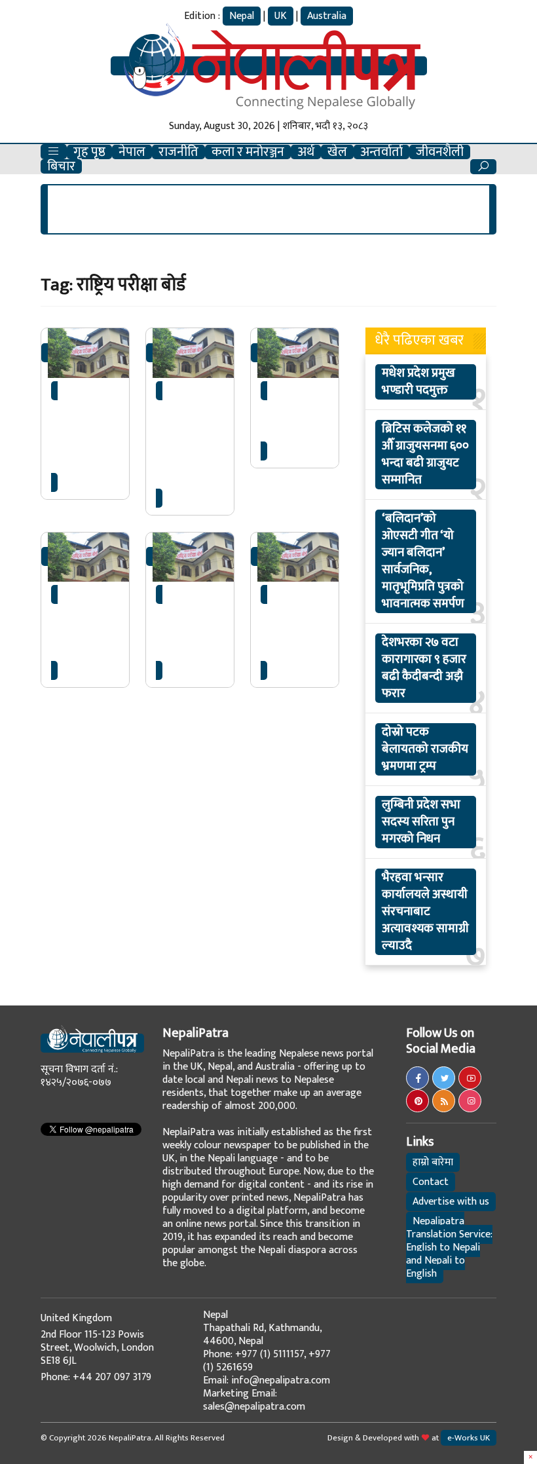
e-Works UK (468, 1438)
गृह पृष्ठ (89, 152)
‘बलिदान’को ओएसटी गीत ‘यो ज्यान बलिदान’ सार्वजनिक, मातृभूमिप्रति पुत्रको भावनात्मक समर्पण (423, 561)
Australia (326, 16)
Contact (431, 1182)
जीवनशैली (440, 152)
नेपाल (132, 152)
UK (280, 16)
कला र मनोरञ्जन (248, 152)
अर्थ (305, 152)
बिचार (61, 166)
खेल (337, 152)
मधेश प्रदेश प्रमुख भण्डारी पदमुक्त (418, 382)
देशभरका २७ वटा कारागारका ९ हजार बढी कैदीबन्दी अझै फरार (424, 668)
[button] (54, 151)
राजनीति (178, 152)
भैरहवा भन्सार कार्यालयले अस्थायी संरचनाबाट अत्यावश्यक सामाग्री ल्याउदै (425, 912)
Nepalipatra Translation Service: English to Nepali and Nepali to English (449, 1247)
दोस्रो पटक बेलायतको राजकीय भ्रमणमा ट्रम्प (425, 749)
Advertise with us (451, 1202)
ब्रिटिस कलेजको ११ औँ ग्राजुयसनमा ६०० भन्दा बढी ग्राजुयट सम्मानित (425, 454)
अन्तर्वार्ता (381, 152)
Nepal (241, 16)
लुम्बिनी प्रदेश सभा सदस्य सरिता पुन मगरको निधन (421, 822)
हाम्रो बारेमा (433, 1162)
